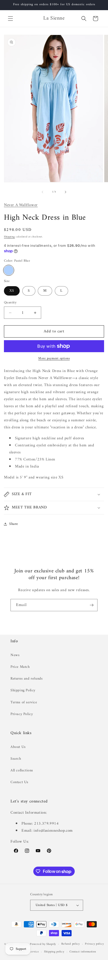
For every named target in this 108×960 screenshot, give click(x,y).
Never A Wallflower (21, 205)
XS (11, 290)
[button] (10, 18)
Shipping (9, 237)
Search (15, 758)
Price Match (20, 667)
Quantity (10, 302)
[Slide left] (42, 192)
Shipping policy (54, 951)
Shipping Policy (22, 690)
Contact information (82, 951)
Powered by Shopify (43, 944)
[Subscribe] (91, 605)
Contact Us (19, 782)
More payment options (54, 358)
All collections (21, 770)
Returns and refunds (26, 678)
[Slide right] (65, 192)
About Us (18, 747)
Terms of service (23, 702)
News (14, 655)
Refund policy (70, 943)
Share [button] (13, 524)
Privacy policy (94, 943)
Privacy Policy (21, 714)
